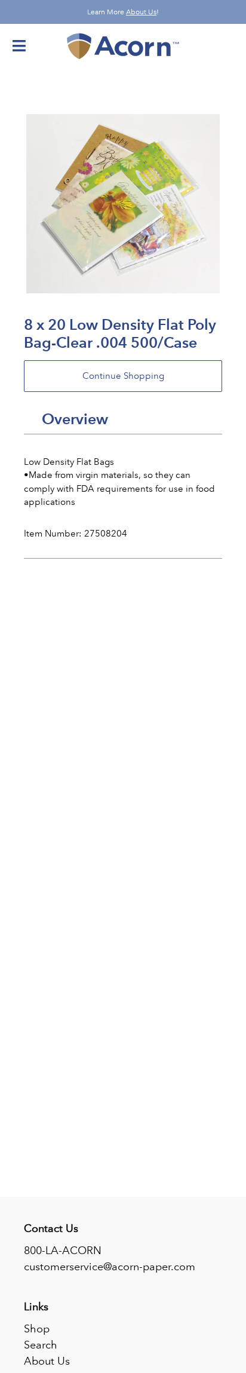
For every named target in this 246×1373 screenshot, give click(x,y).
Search (40, 1344)
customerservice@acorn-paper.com (109, 1266)
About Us (141, 12)
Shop (37, 1328)
